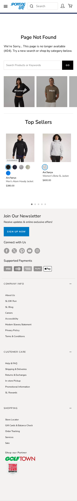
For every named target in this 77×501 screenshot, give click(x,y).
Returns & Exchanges (16, 374)
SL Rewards (11, 392)
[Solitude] (45, 167)
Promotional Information (17, 386)
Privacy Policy (12, 330)
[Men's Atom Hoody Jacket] (20, 148)
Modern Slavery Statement (18, 324)
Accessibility (11, 318)
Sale (7, 443)
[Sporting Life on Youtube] (30, 251)
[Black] (8, 167)
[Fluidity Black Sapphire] (8, 173)
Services (9, 437)
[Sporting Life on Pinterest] (22, 251)
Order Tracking (12, 431)
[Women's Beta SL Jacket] (57, 148)
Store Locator (12, 419)
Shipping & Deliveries (16, 369)
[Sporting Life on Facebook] (7, 251)
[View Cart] (70, 6)
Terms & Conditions (15, 336)
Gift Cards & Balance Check (19, 425)
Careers (9, 312)
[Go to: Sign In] (62, 5)
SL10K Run (11, 301)
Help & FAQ (11, 363)
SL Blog (9, 307)
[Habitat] (28, 167)
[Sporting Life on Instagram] (37, 251)
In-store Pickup (13, 380)
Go (68, 65)
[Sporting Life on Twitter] (14, 251)
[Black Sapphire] (15, 167)
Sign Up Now (16, 231)
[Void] (21, 167)
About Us (10, 295)
